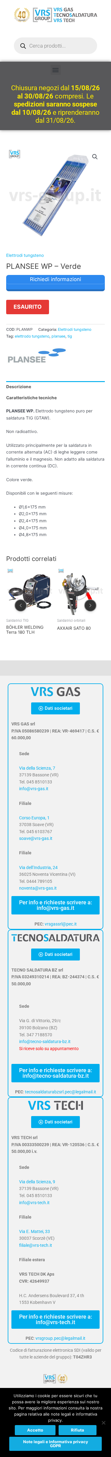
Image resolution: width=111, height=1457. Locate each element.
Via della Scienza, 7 (37, 768)
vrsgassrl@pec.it (61, 924)
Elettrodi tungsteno (25, 255)
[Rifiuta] (103, 1423)
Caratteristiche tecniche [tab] (31, 397)
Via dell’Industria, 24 (38, 867)
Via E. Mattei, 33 (34, 1231)
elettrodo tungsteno (32, 336)
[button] (56, 70)
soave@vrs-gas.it (35, 838)
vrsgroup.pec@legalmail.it (60, 1338)
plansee (58, 336)
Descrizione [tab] (18, 386)
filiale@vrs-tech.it (35, 1245)
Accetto (35, 1430)
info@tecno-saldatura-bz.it (45, 1041)
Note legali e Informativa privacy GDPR (55, 1443)
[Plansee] (37, 355)
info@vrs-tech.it (34, 1202)
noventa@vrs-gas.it (38, 888)
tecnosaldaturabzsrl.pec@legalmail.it (60, 1091)
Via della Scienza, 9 (37, 1181)
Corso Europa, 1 (34, 817)
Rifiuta (77, 1430)
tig (70, 336)
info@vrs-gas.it (33, 788)
